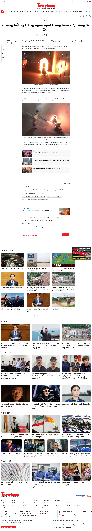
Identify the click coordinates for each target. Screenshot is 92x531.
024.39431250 (6, 516)
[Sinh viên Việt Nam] (80, 496)
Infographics (59, 500)
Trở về (3, 61)
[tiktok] (67, 515)
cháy (38, 48)
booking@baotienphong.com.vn (29, 515)
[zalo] (71, 515)
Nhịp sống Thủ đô (27, 507)
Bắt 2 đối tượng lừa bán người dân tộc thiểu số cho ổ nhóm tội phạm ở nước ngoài (46, 375)
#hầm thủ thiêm (37, 190)
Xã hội (6, 11)
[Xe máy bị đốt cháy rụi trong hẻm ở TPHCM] (64, 211)
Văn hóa (61, 11)
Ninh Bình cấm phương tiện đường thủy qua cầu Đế (37, 269)
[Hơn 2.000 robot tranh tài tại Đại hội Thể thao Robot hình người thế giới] (80, 445)
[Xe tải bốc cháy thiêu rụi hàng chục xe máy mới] (27, 170)
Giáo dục (70, 11)
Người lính (52, 11)
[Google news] (75, 515)
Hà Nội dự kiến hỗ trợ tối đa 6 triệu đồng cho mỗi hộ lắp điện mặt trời (11, 308)
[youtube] (90, 1)
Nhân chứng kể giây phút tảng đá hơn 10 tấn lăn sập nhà (12, 269)
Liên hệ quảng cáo (25, 511)
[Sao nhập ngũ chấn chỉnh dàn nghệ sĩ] (76, 393)
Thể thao (47, 11)
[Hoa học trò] (89, 496)
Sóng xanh (16, 11)
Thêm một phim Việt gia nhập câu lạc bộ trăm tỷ (14, 405)
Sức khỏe (26, 11)
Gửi (66, 235)
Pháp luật (41, 11)
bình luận (86, 16)
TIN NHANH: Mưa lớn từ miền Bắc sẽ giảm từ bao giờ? (63, 269)
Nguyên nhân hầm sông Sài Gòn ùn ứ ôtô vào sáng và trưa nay (51, 160)
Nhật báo (14, 500)
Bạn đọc (79, 505)
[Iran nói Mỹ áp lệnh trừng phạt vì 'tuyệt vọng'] (57, 445)
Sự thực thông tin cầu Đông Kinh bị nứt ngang (62, 308)
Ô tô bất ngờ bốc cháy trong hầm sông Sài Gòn (46, 152)
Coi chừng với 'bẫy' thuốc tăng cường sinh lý (74, 483)
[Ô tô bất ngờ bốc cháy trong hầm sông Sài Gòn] (27, 153)
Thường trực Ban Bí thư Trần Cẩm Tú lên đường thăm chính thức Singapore (45, 345)
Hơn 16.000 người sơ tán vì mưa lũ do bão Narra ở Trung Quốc (75, 435)
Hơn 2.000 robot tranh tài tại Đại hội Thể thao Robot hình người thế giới (80, 454)
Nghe (3, 45)
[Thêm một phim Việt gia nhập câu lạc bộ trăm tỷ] (15, 393)
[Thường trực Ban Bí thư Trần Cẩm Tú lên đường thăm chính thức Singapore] (46, 332)
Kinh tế (10, 11)
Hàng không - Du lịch (6, 507)
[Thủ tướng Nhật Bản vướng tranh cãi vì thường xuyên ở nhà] (15, 424)
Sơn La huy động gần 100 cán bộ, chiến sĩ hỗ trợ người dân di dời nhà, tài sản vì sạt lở (37, 288)
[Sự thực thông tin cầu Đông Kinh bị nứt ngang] (63, 300)
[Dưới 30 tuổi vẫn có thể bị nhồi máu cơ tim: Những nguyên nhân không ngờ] (46, 472)
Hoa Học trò (59, 1)
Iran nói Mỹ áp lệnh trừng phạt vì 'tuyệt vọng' (57, 454)
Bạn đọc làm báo (9, 527)
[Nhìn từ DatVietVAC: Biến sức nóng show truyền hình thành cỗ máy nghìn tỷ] (46, 393)
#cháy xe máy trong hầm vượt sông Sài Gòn (35, 199)
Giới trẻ (36, 11)
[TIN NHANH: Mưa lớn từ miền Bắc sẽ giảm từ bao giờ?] (63, 260)
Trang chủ (2, 11)
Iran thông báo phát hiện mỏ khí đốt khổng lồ (45, 435)
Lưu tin (3, 53)
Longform (47, 500)
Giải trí (65, 11)
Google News (89, 16)
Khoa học (75, 11)
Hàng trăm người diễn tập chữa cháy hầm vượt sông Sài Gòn (44, 217)
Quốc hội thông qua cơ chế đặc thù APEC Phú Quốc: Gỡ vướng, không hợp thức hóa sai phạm (63, 288)
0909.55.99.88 (25, 513)
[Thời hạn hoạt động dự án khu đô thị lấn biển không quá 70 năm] (12, 279)
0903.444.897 (44, 513)
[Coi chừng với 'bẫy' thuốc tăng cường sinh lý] (76, 472)
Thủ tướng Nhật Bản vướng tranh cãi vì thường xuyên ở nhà (14, 435)
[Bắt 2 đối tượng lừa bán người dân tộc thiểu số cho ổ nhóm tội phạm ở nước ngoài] (46, 363)
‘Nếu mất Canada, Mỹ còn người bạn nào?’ (10, 454)
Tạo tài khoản (33, 227)
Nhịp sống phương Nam (39, 507)
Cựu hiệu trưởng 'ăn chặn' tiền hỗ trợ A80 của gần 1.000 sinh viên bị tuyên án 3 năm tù (15, 375)
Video (85, 11)
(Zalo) (31, 513)
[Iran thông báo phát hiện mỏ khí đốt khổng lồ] (46, 424)
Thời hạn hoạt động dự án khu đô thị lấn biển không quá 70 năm (12, 288)
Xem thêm (89, 11)
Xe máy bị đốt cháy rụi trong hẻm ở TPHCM (36, 210)
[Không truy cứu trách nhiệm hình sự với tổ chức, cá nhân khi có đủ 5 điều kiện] (38, 300)
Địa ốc (21, 11)
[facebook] (87, 1)
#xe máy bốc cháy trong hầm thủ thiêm (33, 193)
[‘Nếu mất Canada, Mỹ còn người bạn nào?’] (11, 445)
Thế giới (31, 11)
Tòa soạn (67, 1)
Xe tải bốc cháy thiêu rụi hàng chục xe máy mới (47, 168)
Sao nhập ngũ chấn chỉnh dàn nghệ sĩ (76, 405)
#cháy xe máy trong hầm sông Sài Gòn (33, 196)
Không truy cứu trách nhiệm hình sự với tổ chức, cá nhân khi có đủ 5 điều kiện (38, 309)
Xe (56, 11)
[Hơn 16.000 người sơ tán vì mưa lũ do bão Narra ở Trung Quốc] (76, 424)
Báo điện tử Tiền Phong (46, 6)
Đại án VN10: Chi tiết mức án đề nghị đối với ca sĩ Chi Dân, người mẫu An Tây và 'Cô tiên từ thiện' (75, 375)
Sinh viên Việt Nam (50, 1)
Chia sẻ (3, 49)
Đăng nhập (24, 227)
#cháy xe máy (26, 190)
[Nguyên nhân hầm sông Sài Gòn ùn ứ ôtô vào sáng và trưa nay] (27, 161)
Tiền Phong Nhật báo (38, 1)
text (79, 16)
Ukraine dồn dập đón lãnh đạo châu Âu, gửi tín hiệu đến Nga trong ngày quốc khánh (33, 454)
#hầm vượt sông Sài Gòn (54, 196)
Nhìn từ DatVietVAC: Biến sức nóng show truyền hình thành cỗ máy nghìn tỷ (46, 406)
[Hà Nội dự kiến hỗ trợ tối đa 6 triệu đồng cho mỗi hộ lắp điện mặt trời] (12, 300)
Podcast (36, 500)
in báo (83, 16)
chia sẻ (76, 16)
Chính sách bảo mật (86, 511)
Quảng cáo (75, 1)
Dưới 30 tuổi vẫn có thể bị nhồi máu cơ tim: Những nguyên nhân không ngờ (46, 484)
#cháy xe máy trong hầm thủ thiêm (54, 190)
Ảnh (24, 500)
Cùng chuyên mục (9, 251)
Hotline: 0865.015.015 (25, 1)
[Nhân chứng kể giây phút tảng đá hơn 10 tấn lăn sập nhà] (12, 260)
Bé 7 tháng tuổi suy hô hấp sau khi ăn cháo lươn (15, 483)
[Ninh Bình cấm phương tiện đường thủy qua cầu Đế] (38, 260)
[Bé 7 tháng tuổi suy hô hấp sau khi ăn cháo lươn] (15, 472)
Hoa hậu (81, 11)
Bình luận (3, 57)
